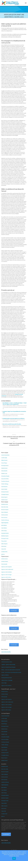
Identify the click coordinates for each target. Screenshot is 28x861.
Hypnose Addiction (5, 675)
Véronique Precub (4, 538)
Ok (14, 858)
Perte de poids (4, 564)
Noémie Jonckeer (4, 514)
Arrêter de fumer (4, 561)
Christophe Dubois (5, 494)
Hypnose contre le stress (6, 577)
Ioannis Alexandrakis (5, 455)
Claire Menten (4, 528)
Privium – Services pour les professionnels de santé (11, 672)
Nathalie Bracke (4, 468)
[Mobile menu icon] (26, 3)
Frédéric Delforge (4, 484)
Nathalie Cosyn (4, 473)
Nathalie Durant (4, 499)
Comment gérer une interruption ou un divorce (13, 418)
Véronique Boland (4, 465)
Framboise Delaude (5, 481)
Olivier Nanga (4, 530)
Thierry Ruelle (4, 541)
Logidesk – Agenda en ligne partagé (8, 664)
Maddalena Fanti (4, 504)
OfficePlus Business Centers (6, 661)
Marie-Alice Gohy (4, 507)
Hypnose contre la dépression (7, 569)
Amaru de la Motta (4, 478)
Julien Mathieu (4, 525)
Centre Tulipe (4, 682)
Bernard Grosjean (4, 509)
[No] (26, 855)
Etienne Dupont (4, 497)
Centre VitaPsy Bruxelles (6, 651)
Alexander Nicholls (5, 533)
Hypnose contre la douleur (6, 572)
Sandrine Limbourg (5, 520)
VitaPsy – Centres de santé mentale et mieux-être (10, 669)
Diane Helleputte (4, 512)
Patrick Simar (3, 546)
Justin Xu (3, 554)
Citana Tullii (3, 549)
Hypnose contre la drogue (6, 574)
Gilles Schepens (4, 543)
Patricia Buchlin (4, 470)
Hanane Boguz (4, 463)
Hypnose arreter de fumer (6, 685)
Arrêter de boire (4, 558)
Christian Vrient (4, 551)
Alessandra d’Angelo (5, 476)
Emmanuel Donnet (4, 491)
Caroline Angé (4, 457)
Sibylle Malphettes (4, 522)
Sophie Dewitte (4, 489)
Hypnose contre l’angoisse (6, 566)
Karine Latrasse (4, 517)
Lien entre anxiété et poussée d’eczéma (12, 424)
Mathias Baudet (4, 460)
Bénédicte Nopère (4, 535)
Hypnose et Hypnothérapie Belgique (8, 667)
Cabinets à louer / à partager (6, 680)
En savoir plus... (14, 610)
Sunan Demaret (4, 486)
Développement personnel (6, 677)
